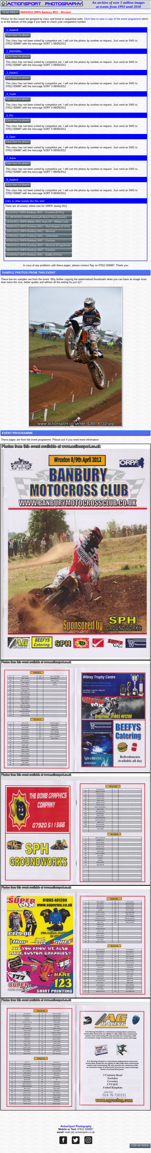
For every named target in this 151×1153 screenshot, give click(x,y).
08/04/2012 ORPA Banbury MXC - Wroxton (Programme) (38, 245)
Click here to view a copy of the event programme (112, 18)
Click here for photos (18, 35)
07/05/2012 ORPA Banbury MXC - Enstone (30, 240)
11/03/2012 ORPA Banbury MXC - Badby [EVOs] (34, 254)
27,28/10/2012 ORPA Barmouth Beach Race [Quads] (36, 217)
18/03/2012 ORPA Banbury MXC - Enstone (30, 250)
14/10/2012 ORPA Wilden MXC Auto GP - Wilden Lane (37, 221)
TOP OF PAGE (140, 1145)
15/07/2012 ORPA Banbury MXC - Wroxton (30, 231)
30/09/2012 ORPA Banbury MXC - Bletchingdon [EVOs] (38, 226)
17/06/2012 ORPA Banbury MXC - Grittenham (32, 235)
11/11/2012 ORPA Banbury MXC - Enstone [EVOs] (35, 212)
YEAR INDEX (10, 12)
